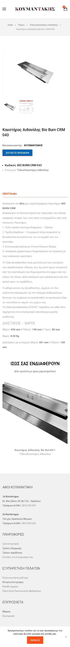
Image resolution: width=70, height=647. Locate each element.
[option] (35, 72)
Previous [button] (5, 72)
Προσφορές (8, 616)
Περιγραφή (9, 193)
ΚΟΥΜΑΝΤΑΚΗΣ (33, 145)
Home (10, 25)
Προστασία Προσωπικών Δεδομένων (21, 591)
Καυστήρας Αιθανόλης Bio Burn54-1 (35, 450)
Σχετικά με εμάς (10, 543)
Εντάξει (35, 640)
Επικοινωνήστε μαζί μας (15, 577)
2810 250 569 (29, 505)
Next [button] (64, 72)
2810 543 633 (29, 523)
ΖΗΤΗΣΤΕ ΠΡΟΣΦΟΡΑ (17, 153)
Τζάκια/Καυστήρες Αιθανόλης (43, 25)
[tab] (35, 193)
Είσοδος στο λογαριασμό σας (17, 557)
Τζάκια (21, 25)
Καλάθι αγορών (10, 586)
